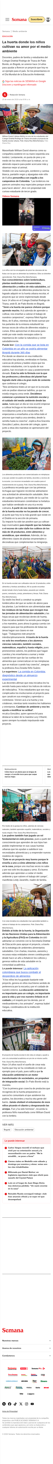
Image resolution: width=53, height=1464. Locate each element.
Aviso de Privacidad (12, 1411)
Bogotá (7, 1129)
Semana (6, 31)
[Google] (4, 1404)
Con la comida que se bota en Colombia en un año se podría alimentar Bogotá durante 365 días (25, 348)
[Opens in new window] (9, 1404)
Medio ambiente (20, 31)
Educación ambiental (24, 1129)
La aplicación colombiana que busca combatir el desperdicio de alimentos (21, 972)
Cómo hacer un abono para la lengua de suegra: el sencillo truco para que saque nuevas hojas (21, 774)
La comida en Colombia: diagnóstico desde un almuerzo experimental (24, 675)
